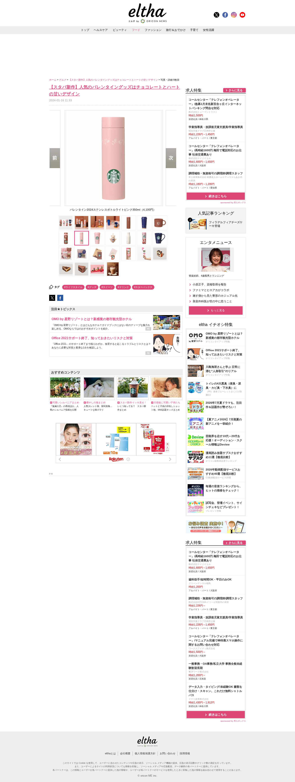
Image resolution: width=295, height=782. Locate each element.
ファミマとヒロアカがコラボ (211, 290)
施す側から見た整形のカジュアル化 (215, 295)
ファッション (153, 29)
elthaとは (110, 753)
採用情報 (185, 753)
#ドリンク (123, 287)
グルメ (63, 79)
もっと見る (218, 310)
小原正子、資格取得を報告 (209, 284)
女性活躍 (208, 29)
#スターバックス (143, 287)
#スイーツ (107, 287)
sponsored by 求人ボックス (233, 202)
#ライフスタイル (73, 287)
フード (136, 29)
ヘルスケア (101, 29)
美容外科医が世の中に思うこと (212, 301)
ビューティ (120, 29)
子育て (194, 29)
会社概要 (125, 753)
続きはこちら (218, 196)
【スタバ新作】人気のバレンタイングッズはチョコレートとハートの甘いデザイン (114, 79)
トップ (85, 29)
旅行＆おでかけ (176, 29)
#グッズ (92, 287)
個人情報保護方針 (145, 753)
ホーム (53, 79)
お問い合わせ (167, 753)
